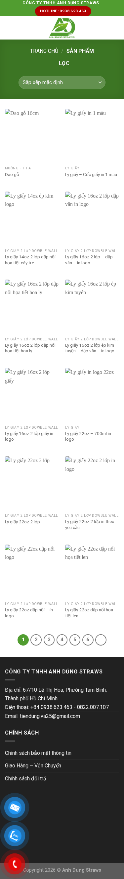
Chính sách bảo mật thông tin (38, 753)
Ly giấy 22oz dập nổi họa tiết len (89, 612)
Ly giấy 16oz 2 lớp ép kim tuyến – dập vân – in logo (89, 348)
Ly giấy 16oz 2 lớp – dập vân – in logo (89, 259)
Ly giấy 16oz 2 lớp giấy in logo (29, 436)
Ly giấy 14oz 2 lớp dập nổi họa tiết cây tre (30, 259)
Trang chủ (44, 51)
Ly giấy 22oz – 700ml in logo (88, 436)
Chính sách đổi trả (25, 778)
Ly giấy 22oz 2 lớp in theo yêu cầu (89, 524)
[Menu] (9, 28)
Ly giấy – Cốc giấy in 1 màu (91, 174)
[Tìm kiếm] (116, 28)
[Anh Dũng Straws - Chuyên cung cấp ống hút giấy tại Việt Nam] (62, 28)
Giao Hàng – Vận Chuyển (33, 765)
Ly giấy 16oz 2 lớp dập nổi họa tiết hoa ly (30, 348)
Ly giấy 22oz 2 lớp (22, 521)
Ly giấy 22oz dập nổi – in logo (29, 612)
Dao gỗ (12, 174)
